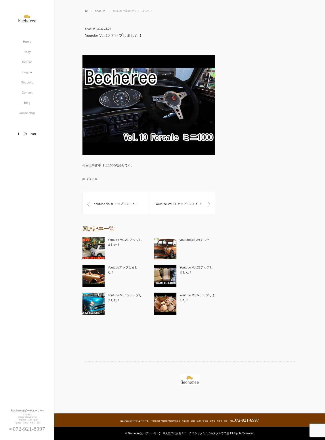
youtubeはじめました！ (196, 239)
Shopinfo (27, 82)
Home (27, 41)
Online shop (27, 113)
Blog (27, 102)
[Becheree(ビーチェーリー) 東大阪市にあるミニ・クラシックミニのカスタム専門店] (27, 21)
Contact (27, 92)
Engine (27, 72)
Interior (27, 62)
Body (27, 52)
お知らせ (90, 28)
